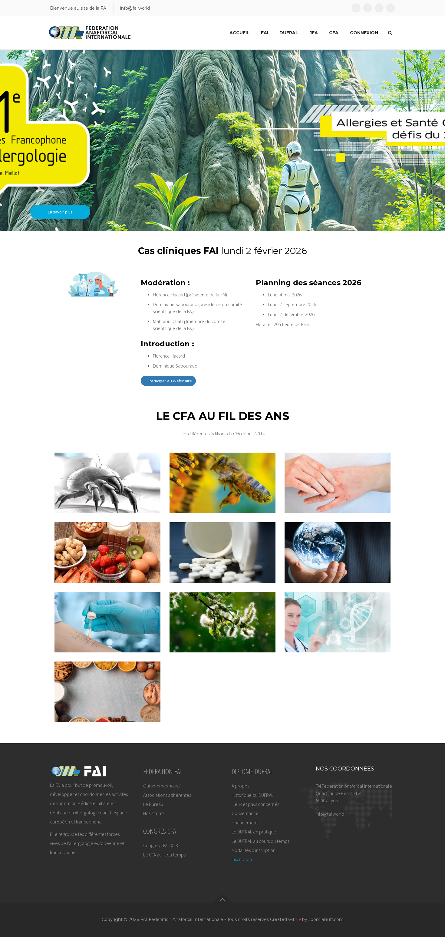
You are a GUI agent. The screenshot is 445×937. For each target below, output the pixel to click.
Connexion (364, 32)
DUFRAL (288, 32)
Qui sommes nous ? (162, 786)
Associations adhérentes (167, 795)
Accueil (239, 32)
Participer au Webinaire (170, 381)
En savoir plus (60, 212)
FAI (264, 32)
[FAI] (89, 32)
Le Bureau (153, 804)
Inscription (242, 859)
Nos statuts (153, 813)
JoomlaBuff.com (326, 919)
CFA (333, 32)
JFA (314, 32)
